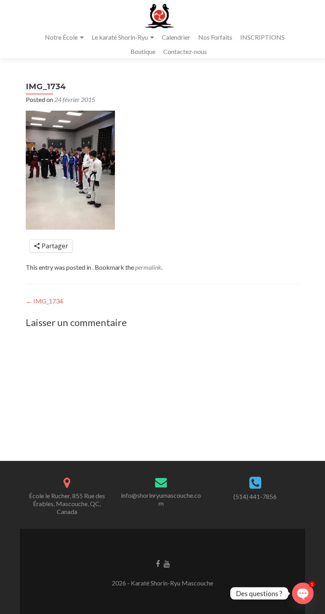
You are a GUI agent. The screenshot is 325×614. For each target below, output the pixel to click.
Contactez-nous (185, 51)
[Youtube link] (167, 563)
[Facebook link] (158, 563)
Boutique (142, 51)
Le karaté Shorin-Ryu (120, 37)
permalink (148, 267)
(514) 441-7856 (255, 496)
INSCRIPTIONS (262, 37)
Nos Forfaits (215, 37)
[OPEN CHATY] (303, 593)
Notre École (61, 37)
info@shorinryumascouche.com (161, 499)
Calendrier (176, 37)
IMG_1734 (44, 301)
